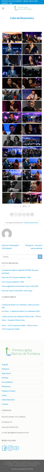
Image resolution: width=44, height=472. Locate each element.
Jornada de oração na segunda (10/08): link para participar (20, 271)
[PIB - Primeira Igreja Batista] (23, 8)
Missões (5, 378)
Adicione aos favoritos (31, 223)
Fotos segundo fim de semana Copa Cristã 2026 (20, 286)
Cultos (4, 395)
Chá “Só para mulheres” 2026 (13, 282)
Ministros (5, 369)
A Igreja (5, 364)
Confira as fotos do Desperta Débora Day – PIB (20, 316)
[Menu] (3, 8)
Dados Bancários (8, 399)
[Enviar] (40, 256)
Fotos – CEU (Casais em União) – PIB (16, 325)
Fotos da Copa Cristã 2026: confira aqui (17, 290)
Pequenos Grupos (8, 391)
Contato (5, 404)
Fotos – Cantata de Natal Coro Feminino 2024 (22, 311)
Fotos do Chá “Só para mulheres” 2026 (16, 277)
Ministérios (6, 386)
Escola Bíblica (7, 382)
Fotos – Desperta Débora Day (13, 320)
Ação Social (6, 373)
